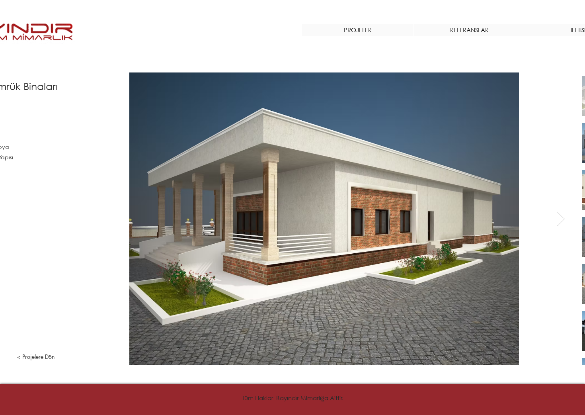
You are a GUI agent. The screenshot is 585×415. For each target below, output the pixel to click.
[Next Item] (561, 219)
